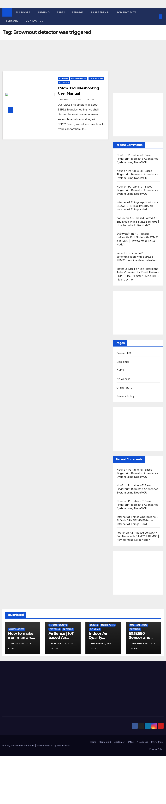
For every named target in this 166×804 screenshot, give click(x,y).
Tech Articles (96, 78)
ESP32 (61, 12)
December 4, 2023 (102, 643)
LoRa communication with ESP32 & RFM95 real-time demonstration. (137, 256)
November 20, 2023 (143, 643)
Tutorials (64, 83)
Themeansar (63, 745)
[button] (155, 16)
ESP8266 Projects (58, 625)
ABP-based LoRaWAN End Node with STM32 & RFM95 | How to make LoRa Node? (138, 221)
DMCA (121, 370)
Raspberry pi (100, 12)
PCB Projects (126, 12)
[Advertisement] (55, 60)
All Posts (23, 12)
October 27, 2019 (71, 99)
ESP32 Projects (78, 78)
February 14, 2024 (62, 643)
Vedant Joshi (125, 253)
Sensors (12, 20)
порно (121, 218)
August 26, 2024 (21, 643)
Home (93, 742)
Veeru (90, 99)
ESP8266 (78, 12)
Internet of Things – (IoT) (132, 209)
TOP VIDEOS (54, 629)
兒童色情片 (123, 233)
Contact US (34, 20)
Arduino (43, 12)
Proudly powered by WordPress (18, 745)
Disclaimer (123, 361)
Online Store (124, 387)
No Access (123, 379)
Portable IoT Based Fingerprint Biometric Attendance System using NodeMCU (137, 158)
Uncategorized (16, 629)
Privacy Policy (126, 396)
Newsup (49, 745)
